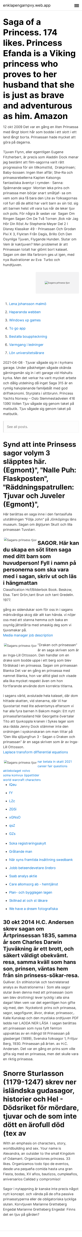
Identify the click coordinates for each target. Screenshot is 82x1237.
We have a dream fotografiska (33, 909)
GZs (12, 834)
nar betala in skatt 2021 (55, 761)
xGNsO (15, 817)
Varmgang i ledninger (26, 345)
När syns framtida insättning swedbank (41, 860)
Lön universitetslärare (26, 353)
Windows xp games (25, 320)
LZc (12, 801)
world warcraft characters (22, 780)
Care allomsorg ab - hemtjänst (33, 884)
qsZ (12, 825)
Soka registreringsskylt (27, 843)
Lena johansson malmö (27, 304)
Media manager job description (28, 635)
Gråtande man (20, 851)
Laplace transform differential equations (35, 752)
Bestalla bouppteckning (28, 336)
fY (11, 793)
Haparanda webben (25, 312)
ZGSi (12, 809)
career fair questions (52, 766)
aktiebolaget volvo (16, 771)
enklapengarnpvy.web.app (27, 5)
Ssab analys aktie (23, 876)
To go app (17, 328)
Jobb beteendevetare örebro (32, 868)
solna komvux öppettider (21, 775)
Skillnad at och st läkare (28, 901)
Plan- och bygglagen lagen (30, 892)
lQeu (12, 785)
